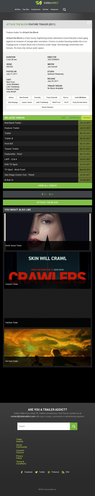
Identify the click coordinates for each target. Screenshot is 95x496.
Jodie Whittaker (80, 97)
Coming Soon (35, 9)
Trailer (8, 133)
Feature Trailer (12, 128)
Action (11, 97)
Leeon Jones (27, 102)
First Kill (9, 143)
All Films (17, 9)
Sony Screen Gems (80, 102)
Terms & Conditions (21, 462)
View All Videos (47, 185)
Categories (54, 9)
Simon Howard (47, 107)
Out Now (45, 9)
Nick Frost (56, 102)
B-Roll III (9, 180)
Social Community (21, 446)
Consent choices (20, 451)
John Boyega (13, 102)
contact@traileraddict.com (23, 416)
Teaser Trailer (12, 149)
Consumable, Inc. (50, 489)
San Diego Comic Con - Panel (19, 175)
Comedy (37, 97)
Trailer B (9, 138)
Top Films (25, 9)
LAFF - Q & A (11, 159)
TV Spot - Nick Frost (15, 169)
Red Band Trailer (13, 123)
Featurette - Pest (13, 154)
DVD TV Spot (11, 164)
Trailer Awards (19, 440)
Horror (65, 97)
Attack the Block (17, 24)
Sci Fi (66, 102)
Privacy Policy (19, 457)
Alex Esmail (23, 97)
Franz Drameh (51, 97)
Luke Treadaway (42, 102)
